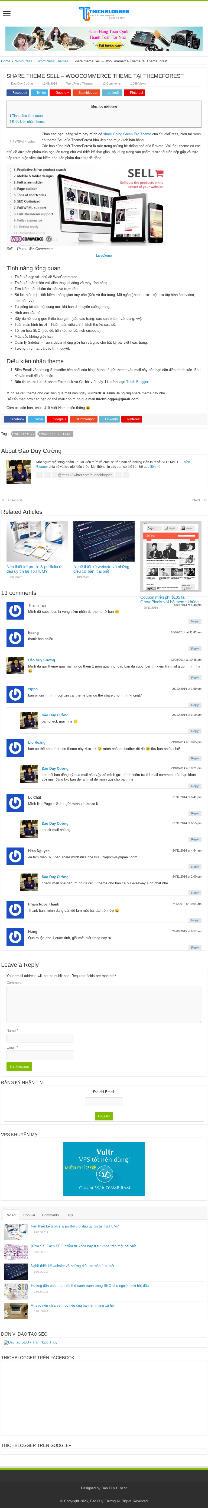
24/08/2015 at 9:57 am (187, 931)
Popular (29, 1215)
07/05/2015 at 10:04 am (186, 904)
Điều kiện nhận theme (27, 122)
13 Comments (111, 83)
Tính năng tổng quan (26, 116)
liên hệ (155, 467)
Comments (50, 1215)
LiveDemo (104, 255)
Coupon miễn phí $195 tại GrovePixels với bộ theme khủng (169, 599)
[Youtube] (114, 1494)
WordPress (23, 61)
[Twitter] (109, 1494)
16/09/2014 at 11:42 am (186, 632)
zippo (33, 689)
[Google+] (99, 1494)
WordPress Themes (53, 61)
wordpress (24, 434)
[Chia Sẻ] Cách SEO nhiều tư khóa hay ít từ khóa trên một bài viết (83, 1246)
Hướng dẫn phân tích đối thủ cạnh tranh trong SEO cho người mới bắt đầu (90, 1286)
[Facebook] (104, 1494)
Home (5, 61)
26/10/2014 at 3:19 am (187, 714)
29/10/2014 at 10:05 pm (186, 742)
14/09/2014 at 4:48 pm (187, 605)
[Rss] (94, 1494)
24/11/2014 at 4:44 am (187, 850)
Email (12, 1047)
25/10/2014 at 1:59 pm (187, 688)
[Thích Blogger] (104, 12)
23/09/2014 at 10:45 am (186, 659)
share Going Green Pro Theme (127, 134)
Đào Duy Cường (22, 83)
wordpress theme (56, 434)
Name (12, 1031)
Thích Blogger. (137, 382)
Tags (69, 1215)
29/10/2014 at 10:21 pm (186, 768)
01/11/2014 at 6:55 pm (187, 823)
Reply (195, 621)
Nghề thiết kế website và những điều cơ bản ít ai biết (101, 568)
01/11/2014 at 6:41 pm (187, 797)
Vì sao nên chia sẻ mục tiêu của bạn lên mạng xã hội (73, 1305)
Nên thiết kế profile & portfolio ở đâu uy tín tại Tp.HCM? (34, 568)
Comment (14, 983)
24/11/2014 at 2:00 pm (187, 876)
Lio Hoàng (37, 742)
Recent (11, 1215)
